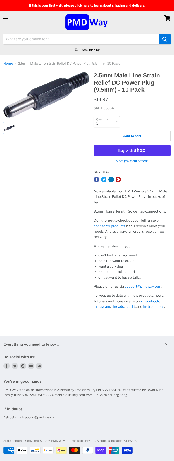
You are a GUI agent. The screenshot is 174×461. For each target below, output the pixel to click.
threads (117, 307)
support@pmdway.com (143, 286)
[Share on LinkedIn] (111, 179)
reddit (130, 307)
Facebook (151, 301)
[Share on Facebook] (96, 179)
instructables (153, 307)
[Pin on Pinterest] (118, 179)
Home (8, 64)
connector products (110, 226)
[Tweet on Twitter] (103, 179)
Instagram (102, 307)
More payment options (132, 161)
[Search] (165, 39)
